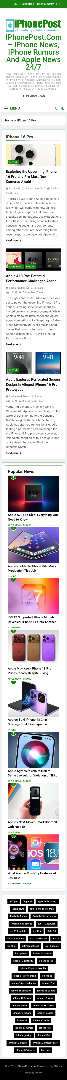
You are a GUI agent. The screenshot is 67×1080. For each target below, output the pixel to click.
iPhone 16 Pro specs (43, 1005)
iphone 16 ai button (21, 990)
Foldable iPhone (18, 916)
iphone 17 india (41, 1020)
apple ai (28, 901)
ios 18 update (52, 946)
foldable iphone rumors (44, 916)
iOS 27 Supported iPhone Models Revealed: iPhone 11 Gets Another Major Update (32, 4)
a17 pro (13, 901)
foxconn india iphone (21, 923)
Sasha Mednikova (19, 288)
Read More (12, 240)
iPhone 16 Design (22, 998)
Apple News (16, 266)
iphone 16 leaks (45, 998)
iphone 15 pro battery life (33, 968)
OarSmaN (14, 188)
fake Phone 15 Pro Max (42, 909)
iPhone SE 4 (44, 1035)
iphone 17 (22, 1020)
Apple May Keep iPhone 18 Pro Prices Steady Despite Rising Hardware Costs (29, 673)
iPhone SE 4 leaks (18, 1043)
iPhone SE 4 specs (26, 1050)
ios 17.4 (37, 931)
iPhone (13, 162)
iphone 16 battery (46, 990)
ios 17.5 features (15, 938)
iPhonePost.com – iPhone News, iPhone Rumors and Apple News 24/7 (33, 52)
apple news (18, 909)
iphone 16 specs (45, 1013)
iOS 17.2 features (46, 923)
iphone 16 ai (48, 983)
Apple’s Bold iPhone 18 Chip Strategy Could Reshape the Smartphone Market (27, 724)
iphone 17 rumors (24, 1028)
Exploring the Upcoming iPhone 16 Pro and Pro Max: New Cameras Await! (31, 176)
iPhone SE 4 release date (45, 1043)
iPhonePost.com (26, 1066)
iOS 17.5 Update (38, 938)
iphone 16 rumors (22, 1013)
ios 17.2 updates (18, 931)
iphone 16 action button (24, 983)
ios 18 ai (11, 946)
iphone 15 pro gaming (25, 976)
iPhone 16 (47, 976)
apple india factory (47, 901)
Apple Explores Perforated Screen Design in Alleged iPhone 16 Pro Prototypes (33, 384)
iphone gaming (23, 1035)
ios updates (21, 953)
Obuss (58, 1066)
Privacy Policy (33, 1072)
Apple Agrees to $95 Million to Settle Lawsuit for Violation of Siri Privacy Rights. (31, 775)
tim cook (45, 1050)
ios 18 (56, 938)
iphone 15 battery (42, 953)
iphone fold (45, 1028)
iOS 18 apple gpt (30, 946)
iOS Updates (15, 627)
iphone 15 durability (23, 961)
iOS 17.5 (51, 931)
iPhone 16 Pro (19, 1005)
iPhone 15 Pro (46, 961)
